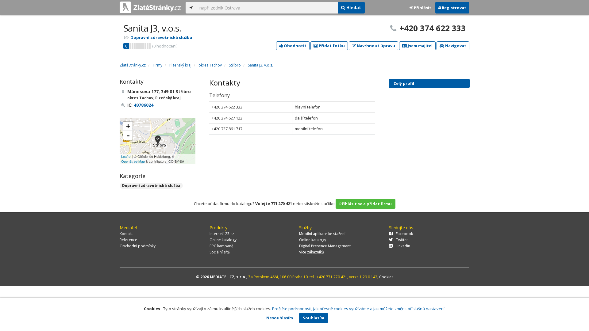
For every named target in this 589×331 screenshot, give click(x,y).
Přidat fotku (331, 45)
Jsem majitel (420, 45)
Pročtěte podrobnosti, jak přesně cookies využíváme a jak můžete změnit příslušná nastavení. (358, 308)
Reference (128, 239)
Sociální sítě (220, 252)
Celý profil (404, 83)
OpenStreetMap (133, 161)
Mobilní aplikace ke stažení (322, 233)
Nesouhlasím (279, 318)
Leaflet (126, 156)
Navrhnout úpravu (375, 45)
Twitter (402, 239)
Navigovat (455, 45)
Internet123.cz (222, 233)
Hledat (353, 7)
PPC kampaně (221, 246)
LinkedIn (403, 246)
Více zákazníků (311, 252)
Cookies (386, 277)
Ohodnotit (294, 45)
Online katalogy (223, 239)
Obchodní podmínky (138, 246)
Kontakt (126, 233)
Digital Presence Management (325, 246)
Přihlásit (422, 7)
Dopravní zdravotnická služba (161, 37)
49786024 (143, 105)
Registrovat (453, 7)
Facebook (404, 233)
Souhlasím (313, 318)
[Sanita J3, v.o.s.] (158, 140)
